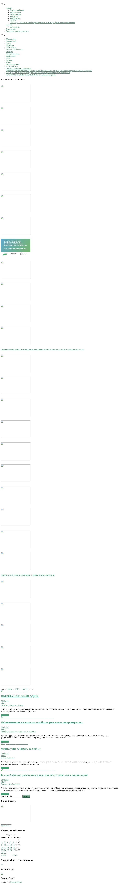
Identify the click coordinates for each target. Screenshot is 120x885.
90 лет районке (12, 66)
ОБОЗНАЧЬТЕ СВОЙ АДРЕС (20, 696)
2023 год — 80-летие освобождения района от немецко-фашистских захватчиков (42, 23)
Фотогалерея (11, 29)
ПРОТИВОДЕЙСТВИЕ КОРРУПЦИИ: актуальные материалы (31, 75)
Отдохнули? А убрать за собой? (21, 748)
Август (25, 689)
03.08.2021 (5, 701)
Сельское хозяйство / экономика (18, 69)
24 (5, 850)
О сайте (9, 25)
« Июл (3, 855)
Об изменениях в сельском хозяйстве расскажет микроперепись (42, 722)
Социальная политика (14, 50)
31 (5, 853)
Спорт (8, 58)
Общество (14, 16)
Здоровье (9, 60)
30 (2, 853)
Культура (9, 52)
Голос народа (11, 47)
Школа (8, 62)
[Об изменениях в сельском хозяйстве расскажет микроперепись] (27, 717)
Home (10, 689)
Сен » (15, 855)
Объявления (15, 19)
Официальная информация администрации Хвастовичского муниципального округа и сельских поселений (49, 71)
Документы (15, 27)
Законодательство (13, 64)
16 (2, 848)
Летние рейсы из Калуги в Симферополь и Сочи (43, 349)
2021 (17, 689)
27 (14, 850)
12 (11, 845)
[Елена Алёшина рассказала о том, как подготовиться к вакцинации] (29, 770)
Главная (9, 8)
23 (2, 850)
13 (14, 845)
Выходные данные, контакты (17, 31)
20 (14, 848)
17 (5, 848)
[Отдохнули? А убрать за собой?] (14, 744)
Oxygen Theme (16, 882)
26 (11, 850)
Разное (13, 21)
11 (8, 845)
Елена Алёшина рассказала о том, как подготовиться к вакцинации (44, 774)
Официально (15, 12)
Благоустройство (17, 10)
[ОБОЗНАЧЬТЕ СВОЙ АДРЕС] (14, 691)
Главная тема (15, 14)
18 (8, 848)
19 (11, 848)
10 (5, 845)
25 (8, 850)
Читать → (5, 715)
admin (3, 703)
